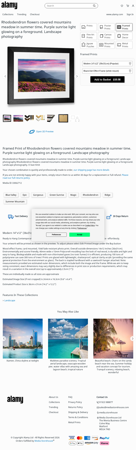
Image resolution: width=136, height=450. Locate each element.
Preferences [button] (82, 228)
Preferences (56, 235)
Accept (79, 235)
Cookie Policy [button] (90, 225)
